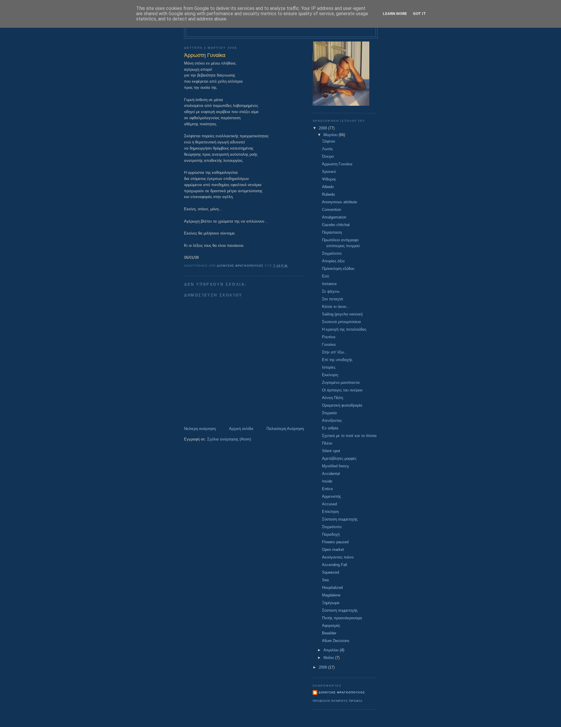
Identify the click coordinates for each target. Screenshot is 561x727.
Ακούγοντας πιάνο (338, 557)
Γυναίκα (329, 344)
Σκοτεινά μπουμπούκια (341, 322)
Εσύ (325, 276)
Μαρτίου (331, 135)
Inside (327, 481)
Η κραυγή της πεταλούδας (344, 329)
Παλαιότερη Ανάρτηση (285, 428)
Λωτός (327, 149)
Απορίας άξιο (333, 261)
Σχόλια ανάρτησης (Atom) (229, 439)
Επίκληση (330, 511)
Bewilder (329, 633)
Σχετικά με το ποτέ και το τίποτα (349, 435)
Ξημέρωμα (331, 603)
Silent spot (331, 451)
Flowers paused (335, 542)
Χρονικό (329, 171)
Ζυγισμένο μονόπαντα (341, 382)
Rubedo (328, 194)
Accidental (331, 473)
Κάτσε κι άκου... (336, 306)
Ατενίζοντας (332, 420)
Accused (329, 504)
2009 (323, 667)
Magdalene (331, 595)
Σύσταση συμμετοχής (340, 519)
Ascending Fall (334, 565)
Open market (333, 549)
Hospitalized (332, 587)
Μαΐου (329, 657)
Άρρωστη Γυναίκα (337, 164)
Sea (325, 580)
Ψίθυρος (329, 179)
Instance (329, 284)
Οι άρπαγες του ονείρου (342, 390)
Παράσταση (332, 232)
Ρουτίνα (328, 337)
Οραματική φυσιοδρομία (342, 405)
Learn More (395, 13)
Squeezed (330, 572)
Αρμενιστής (331, 496)
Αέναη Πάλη (332, 397)
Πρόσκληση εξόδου (338, 268)
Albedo (328, 187)
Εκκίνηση (330, 375)
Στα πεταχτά (332, 299)
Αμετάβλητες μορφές (339, 458)
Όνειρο (328, 156)
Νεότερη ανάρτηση (200, 428)
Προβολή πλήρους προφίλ (338, 700)
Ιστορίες (328, 367)
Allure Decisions (335, 640)
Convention (331, 209)
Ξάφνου (328, 141)
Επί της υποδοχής (337, 360)
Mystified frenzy (335, 466)
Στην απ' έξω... (334, 352)
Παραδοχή (331, 534)
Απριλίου (331, 650)
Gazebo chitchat (336, 225)
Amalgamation (334, 217)
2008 (323, 128)
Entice (327, 489)
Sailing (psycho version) (342, 314)
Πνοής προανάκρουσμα (342, 618)
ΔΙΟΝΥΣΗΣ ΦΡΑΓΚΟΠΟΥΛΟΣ (341, 692)
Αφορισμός (331, 625)
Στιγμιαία (329, 413)
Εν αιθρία (330, 428)
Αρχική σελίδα (241, 428)
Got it (419, 13)
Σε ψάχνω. (331, 291)
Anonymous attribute (339, 202)
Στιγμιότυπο (332, 253)
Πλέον (327, 443)
